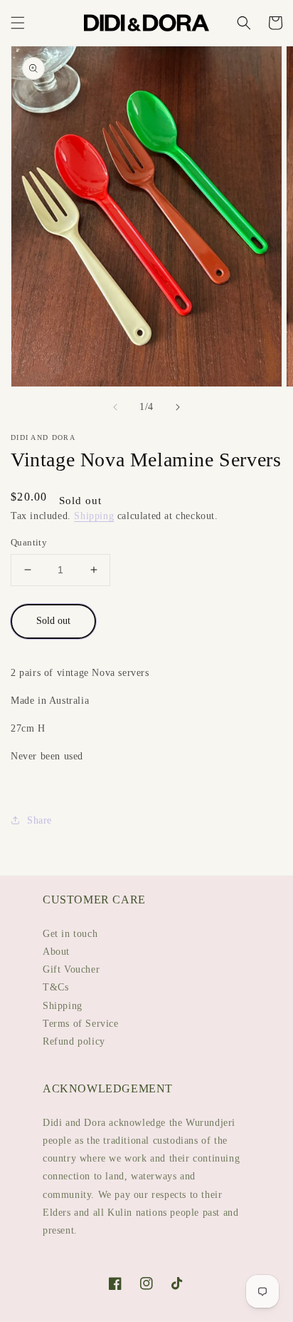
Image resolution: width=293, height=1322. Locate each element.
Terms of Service (81, 1023)
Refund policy (74, 1041)
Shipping (94, 516)
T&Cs (55, 987)
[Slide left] (115, 407)
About (56, 951)
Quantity (29, 542)
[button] (17, 23)
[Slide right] (177, 407)
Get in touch (70, 933)
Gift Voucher (71, 969)
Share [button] (39, 820)
